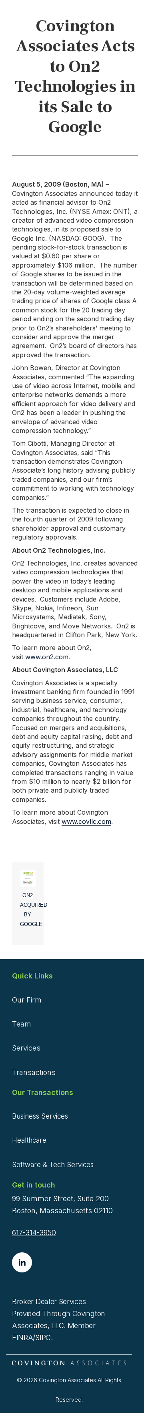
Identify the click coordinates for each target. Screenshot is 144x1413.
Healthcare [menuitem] (29, 1140)
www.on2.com (46, 657)
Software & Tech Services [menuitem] (53, 1165)
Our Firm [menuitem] (27, 1000)
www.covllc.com (86, 821)
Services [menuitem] (26, 1048)
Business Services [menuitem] (40, 1116)
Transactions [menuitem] (34, 1072)
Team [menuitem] (21, 1024)
